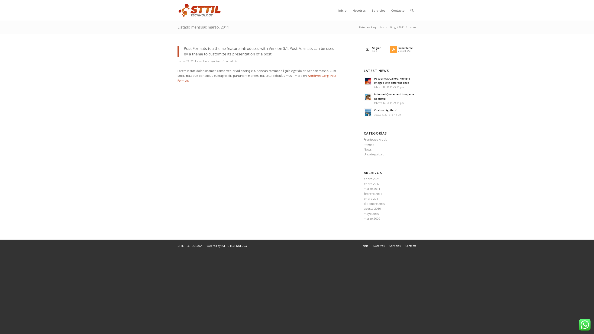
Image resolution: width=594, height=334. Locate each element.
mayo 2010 (371, 214)
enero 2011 (372, 198)
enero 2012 (372, 184)
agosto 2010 (372, 208)
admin (234, 61)
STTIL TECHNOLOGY (234, 245)
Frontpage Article (375, 139)
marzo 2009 (372, 218)
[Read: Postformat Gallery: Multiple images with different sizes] (368, 81)
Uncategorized (212, 61)
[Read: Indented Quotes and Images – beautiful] (368, 97)
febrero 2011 (373, 194)
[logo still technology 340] (200, 10)
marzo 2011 (372, 188)
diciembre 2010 (374, 204)
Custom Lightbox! (385, 110)
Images (369, 144)
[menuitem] (342, 10)
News (368, 149)
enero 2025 (372, 179)
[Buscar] (411, 10)
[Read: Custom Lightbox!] (368, 113)
